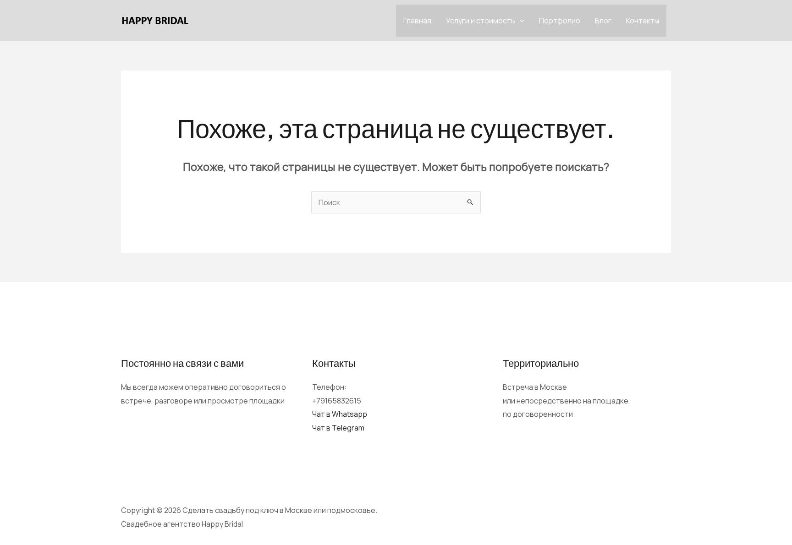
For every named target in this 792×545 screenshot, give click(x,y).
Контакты (642, 21)
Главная (417, 21)
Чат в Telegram (338, 428)
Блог (603, 21)
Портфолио (559, 21)
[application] (519, 21)
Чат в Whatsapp (339, 414)
